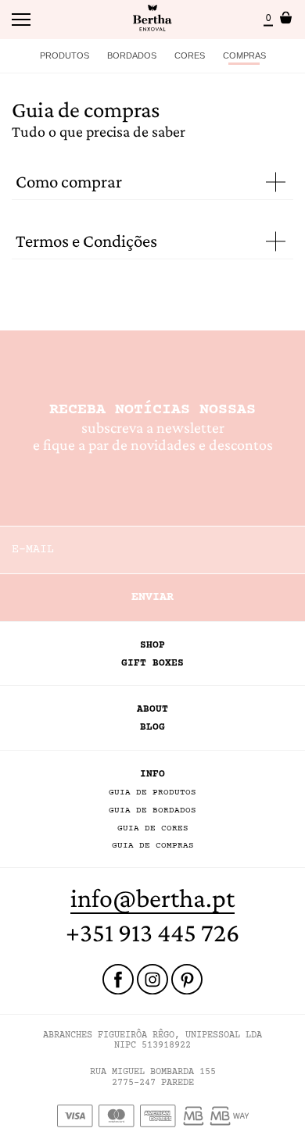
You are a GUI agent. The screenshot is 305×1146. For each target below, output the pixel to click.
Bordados (131, 55)
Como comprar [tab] (69, 181)
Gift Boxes (152, 663)
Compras (244, 55)
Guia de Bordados (152, 810)
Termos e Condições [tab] (86, 241)
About (152, 709)
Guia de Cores (152, 828)
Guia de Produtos (152, 792)
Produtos (64, 55)
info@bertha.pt (152, 898)
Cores (189, 55)
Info (152, 774)
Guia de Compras (153, 846)
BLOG (152, 727)
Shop (152, 645)
